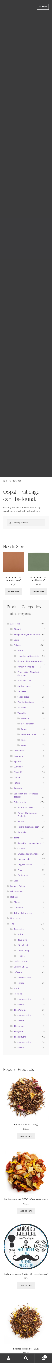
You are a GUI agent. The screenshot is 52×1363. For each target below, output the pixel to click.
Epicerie (17, 761)
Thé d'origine (20, 1009)
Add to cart (13, 591)
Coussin (21, 848)
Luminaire (18, 766)
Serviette (21, 691)
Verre (23, 745)
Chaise (17, 902)
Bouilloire (22, 939)
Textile (17, 837)
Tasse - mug (23, 950)
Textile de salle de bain (28, 826)
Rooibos (18, 993)
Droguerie (18, 756)
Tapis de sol (23, 875)
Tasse (23, 739)
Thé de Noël (19, 1026)
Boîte (20, 650)
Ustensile (21, 707)
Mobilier (14, 896)
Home (8, 481)
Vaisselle (21, 712)
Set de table (23, 696)
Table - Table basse (23, 913)
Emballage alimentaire (28, 656)
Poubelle (18, 788)
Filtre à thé (22, 945)
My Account (8, 1358)
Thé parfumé (20, 1036)
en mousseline (24, 977)
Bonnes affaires (17, 886)
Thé (12, 923)
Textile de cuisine (25, 702)
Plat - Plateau (24, 680)
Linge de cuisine (24, 864)
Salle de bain (20, 802)
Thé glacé (18, 1031)
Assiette (25, 718)
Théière (21, 956)
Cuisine (17, 645)
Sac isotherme (24, 686)
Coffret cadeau (20, 961)
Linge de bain (23, 859)
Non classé (15, 918)
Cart (40, 1356)
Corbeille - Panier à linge (29, 843)
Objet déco (19, 772)
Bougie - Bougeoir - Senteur (27, 634)
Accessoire (15, 623)
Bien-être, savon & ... (27, 807)
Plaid (19, 870)
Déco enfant (20, 750)
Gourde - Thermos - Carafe (30, 661)
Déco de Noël (16, 891)
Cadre (16, 639)
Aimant (17, 629)
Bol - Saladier (27, 723)
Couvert (25, 729)
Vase (16, 880)
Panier (17, 777)
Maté (16, 988)
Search (26, 1358)
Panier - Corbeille (25, 666)
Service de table (28, 734)
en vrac (20, 982)
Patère (17, 782)
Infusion (18, 972)
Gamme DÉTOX (21, 966)
